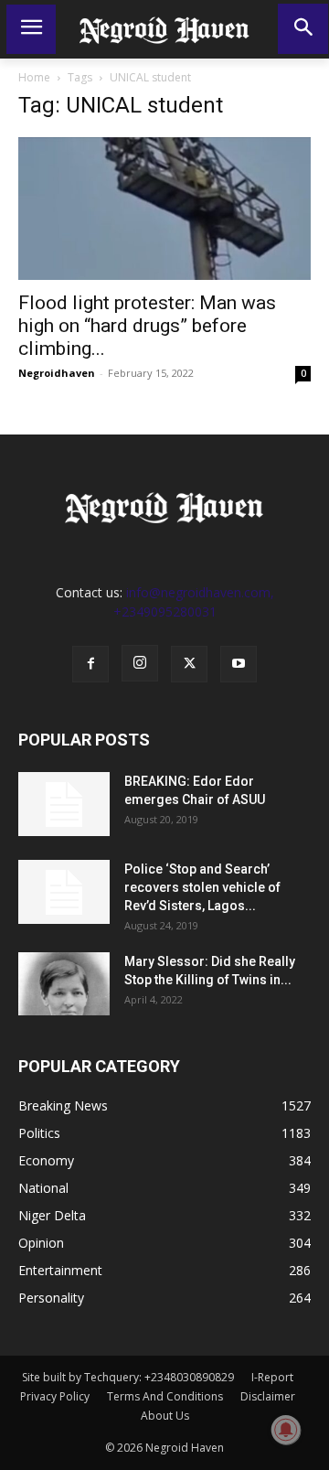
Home (34, 77)
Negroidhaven (56, 373)
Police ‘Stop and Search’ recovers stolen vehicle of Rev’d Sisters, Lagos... (202, 887)
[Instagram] (140, 663)
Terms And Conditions (165, 1396)
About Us (165, 1415)
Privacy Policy (55, 1396)
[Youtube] (238, 664)
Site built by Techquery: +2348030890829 (128, 1377)
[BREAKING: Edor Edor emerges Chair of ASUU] (64, 804)
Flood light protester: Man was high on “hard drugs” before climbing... (147, 325)
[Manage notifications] (286, 1429)
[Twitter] (189, 664)
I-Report (272, 1377)
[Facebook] (90, 664)
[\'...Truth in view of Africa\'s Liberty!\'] (164, 29)
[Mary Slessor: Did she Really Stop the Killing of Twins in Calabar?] (64, 983)
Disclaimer (267, 1396)
